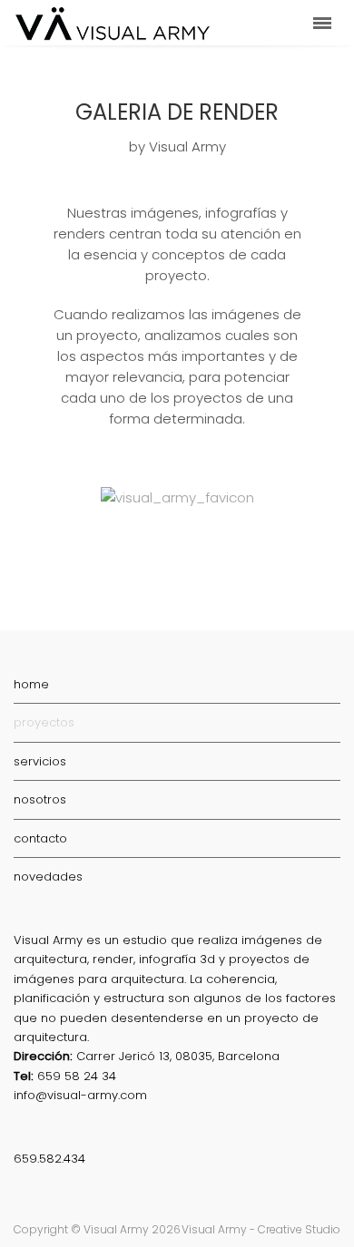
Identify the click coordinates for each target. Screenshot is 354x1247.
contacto (40, 838)
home (31, 684)
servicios (40, 761)
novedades (48, 876)
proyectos (44, 722)
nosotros (40, 799)
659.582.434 (49, 1158)
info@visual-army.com (80, 1095)
